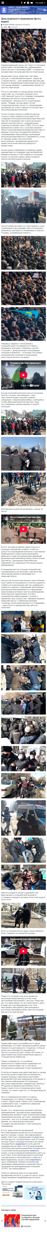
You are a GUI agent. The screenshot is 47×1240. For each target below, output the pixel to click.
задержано (21, 1144)
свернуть (34, 1150)
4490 (5, 27)
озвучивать (35, 1159)
